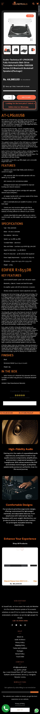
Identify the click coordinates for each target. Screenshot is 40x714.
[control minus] (4, 97)
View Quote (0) (39, 10)
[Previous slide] (17, 548)
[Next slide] (33, 50)
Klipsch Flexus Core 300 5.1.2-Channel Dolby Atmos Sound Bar (15, 581)
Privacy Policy (20, 642)
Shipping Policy (20, 645)
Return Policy (20, 654)
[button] (7, 49)
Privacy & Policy (20, 703)
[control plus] (13, 97)
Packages (20, 651)
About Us (20, 637)
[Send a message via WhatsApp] (36, 710)
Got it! (20, 710)
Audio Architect (20, 640)
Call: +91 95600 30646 (20, 621)
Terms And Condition (20, 648)
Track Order (20, 657)
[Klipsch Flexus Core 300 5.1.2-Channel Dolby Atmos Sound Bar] (16, 566)
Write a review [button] (20, 403)
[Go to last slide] (6, 50)
